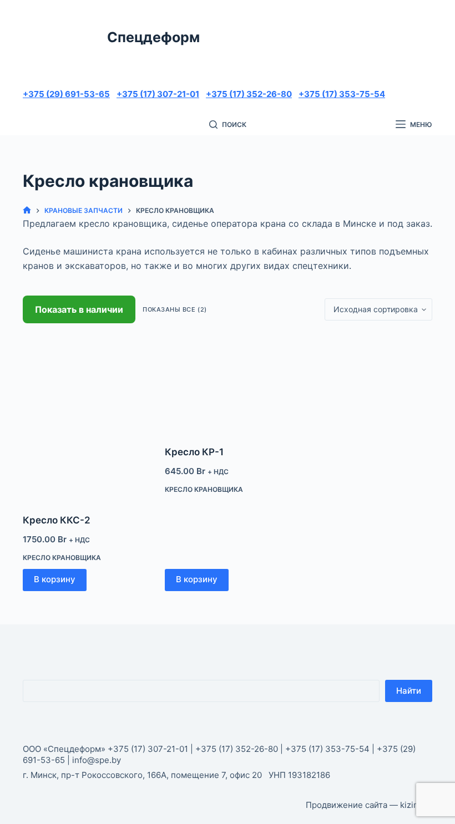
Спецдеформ (153, 37)
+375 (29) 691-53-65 (66, 94)
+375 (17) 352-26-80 (249, 94)
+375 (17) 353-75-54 (342, 94)
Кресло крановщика (62, 557)
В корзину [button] (54, 579)
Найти (408, 690)
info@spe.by (96, 760)
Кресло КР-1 (194, 451)
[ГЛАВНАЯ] (27, 210)
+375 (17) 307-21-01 (158, 94)
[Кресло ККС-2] (85, 418)
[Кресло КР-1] (227, 384)
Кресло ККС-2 (56, 520)
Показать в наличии (79, 309)
